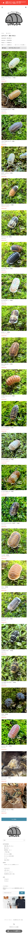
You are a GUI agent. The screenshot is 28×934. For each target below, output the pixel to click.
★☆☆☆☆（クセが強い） (20, 44)
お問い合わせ (6, 870)
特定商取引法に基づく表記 (9, 873)
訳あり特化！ (7, 860)
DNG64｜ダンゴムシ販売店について (11, 864)
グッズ (5, 858)
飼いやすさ (6, 848)
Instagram (6, 879)
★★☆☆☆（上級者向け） (6, 44)
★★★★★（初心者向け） (6, 38)
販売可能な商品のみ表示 (14, 47)
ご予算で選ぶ (7, 852)
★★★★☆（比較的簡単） (6, 40)
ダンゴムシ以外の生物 (9, 856)
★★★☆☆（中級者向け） (6, 42)
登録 (22, 892)
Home (2, 33)
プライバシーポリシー (8, 872)
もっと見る (14, 819)
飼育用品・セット (8, 850)
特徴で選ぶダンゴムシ (9, 846)
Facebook (6, 880)
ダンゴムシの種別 (8, 854)
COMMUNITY (7, 868)
